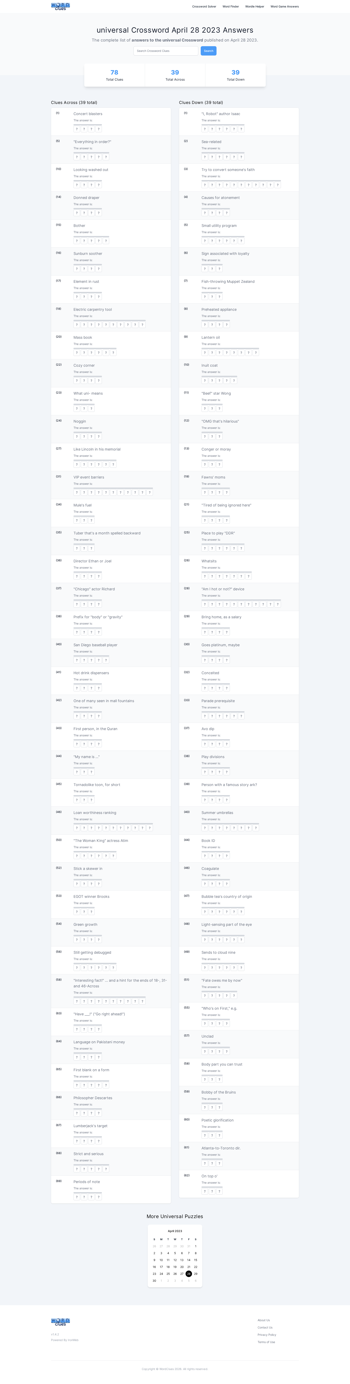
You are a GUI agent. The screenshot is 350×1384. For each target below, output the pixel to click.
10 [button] (161, 1260)
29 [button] (175, 1246)
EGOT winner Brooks (91, 896)
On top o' (210, 1176)
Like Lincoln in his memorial (97, 449)
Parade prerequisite (218, 701)
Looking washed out (91, 170)
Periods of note (87, 1182)
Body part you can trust (222, 1064)
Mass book (83, 337)
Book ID (208, 840)
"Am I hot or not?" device (223, 589)
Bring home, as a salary (221, 617)
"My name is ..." (87, 757)
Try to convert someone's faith (228, 170)
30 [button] (182, 1246)
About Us (264, 1320)
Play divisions (213, 757)
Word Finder (231, 6)
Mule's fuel (83, 505)
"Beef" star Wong (216, 393)
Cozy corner (84, 365)
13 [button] (182, 1260)
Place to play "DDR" (218, 533)
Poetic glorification (218, 1120)
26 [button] (154, 1246)
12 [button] (175, 1260)
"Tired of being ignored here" (226, 505)
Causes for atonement (221, 197)
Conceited (210, 673)
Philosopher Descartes (93, 1098)
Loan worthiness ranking (95, 813)
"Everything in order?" (92, 142)
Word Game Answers (285, 6)
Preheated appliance (219, 309)
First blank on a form (91, 1070)
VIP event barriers (89, 477)
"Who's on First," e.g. (219, 1008)
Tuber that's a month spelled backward (107, 533)
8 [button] (196, 1253)
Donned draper (86, 197)
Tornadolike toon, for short (97, 785)
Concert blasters (88, 114)
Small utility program (219, 225)
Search (208, 50)
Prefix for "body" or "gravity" (98, 617)
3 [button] (161, 1253)
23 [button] (154, 1273)
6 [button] (182, 1253)
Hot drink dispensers (91, 673)
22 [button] (195, 1267)
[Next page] (196, 1231)
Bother (79, 225)
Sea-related (211, 142)
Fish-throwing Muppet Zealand (228, 281)
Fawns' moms (213, 477)
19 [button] (175, 1267)
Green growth (85, 924)
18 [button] (168, 1267)
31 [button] (188, 1246)
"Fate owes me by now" (222, 980)
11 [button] (168, 1260)
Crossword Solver (204, 6)
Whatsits (209, 561)
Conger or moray (216, 449)
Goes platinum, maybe (221, 645)
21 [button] (188, 1267)
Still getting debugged (92, 952)
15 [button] (195, 1260)
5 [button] (175, 1253)
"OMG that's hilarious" (220, 421)
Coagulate (210, 868)
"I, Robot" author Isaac (221, 114)
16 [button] (154, 1267)
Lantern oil (211, 337)
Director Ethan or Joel (92, 561)
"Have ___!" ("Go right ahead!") (99, 1014)
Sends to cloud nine (218, 952)
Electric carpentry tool (93, 309)
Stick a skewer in (88, 868)
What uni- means (88, 393)
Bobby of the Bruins (219, 1092)
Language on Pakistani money (99, 1042)
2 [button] (154, 1253)
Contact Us (265, 1327)
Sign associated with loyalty (225, 253)
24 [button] (161, 1273)
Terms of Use (266, 1342)
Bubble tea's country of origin (227, 896)
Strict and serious (89, 1154)
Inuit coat (210, 365)
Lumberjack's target (91, 1126)
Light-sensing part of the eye (227, 924)
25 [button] (168, 1273)
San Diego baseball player (95, 645)
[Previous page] (154, 1231)
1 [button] (195, 1246)
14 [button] (188, 1260)
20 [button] (182, 1267)
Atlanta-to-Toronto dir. (221, 1148)
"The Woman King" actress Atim (101, 840)
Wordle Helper (254, 6)
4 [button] (168, 1253)
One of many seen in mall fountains (104, 701)
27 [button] (161, 1246)
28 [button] (168, 1246)
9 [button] (154, 1260)
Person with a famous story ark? (229, 785)
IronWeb (73, 1340)
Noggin (80, 421)
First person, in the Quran (95, 729)
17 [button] (161, 1267)
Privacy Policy (267, 1334)
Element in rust (86, 281)
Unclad (207, 1036)
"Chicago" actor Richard (94, 589)
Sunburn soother (88, 253)
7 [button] (189, 1253)
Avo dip (208, 729)
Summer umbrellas (217, 813)
